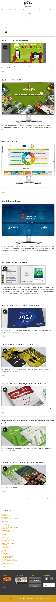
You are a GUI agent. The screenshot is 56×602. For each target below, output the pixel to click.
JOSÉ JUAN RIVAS (28, 6)
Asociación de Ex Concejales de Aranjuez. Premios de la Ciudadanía (23, 383)
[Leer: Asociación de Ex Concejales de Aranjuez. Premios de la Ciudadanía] (23, 396)
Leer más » (3, 71)
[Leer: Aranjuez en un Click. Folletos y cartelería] (23, 53)
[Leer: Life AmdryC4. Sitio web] (28, 164)
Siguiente (50, 499)
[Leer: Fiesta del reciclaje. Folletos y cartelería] (23, 275)
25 (28, 499)
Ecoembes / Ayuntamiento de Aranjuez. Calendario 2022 (20, 305)
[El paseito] (7, 579)
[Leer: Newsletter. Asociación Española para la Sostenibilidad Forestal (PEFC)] (23, 474)
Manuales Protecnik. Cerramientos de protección (17, 344)
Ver (4, 586)
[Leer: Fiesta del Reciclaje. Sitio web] (28, 223)
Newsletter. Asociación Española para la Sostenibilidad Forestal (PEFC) (24, 462)
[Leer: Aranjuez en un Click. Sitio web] (28, 102)
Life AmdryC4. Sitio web (9, 141)
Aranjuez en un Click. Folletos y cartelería (14, 40)
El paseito (5, 583)
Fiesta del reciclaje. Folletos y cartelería (14, 262)
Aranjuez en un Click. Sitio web (11, 80)
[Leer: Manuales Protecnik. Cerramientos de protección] (23, 356)
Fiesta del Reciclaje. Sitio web (11, 201)
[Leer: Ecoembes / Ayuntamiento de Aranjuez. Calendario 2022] (23, 317)
